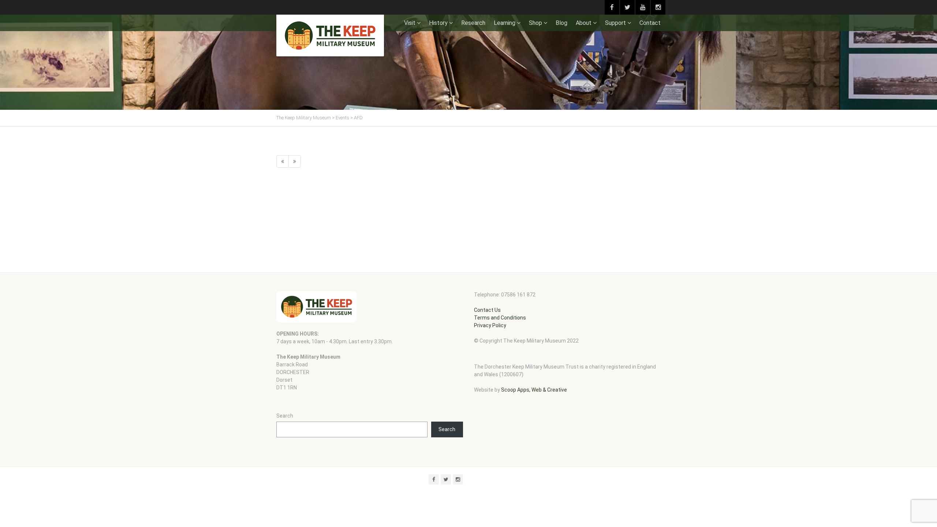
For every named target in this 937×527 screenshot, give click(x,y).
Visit (409, 22)
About (583, 22)
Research (473, 22)
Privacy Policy (490, 325)
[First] (282, 161)
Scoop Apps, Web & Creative (534, 390)
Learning (504, 22)
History (438, 22)
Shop (535, 22)
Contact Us (487, 310)
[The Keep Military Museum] (330, 35)
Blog (561, 22)
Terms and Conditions (500, 318)
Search (284, 416)
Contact (650, 22)
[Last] (294, 161)
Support (615, 22)
